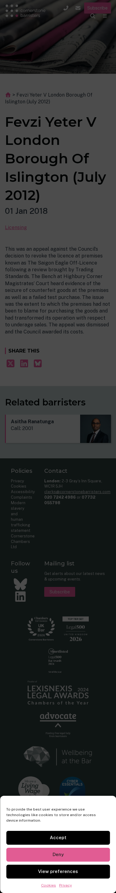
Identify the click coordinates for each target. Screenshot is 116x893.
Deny (58, 854)
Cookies (48, 885)
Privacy (65, 885)
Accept (58, 837)
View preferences (58, 871)
